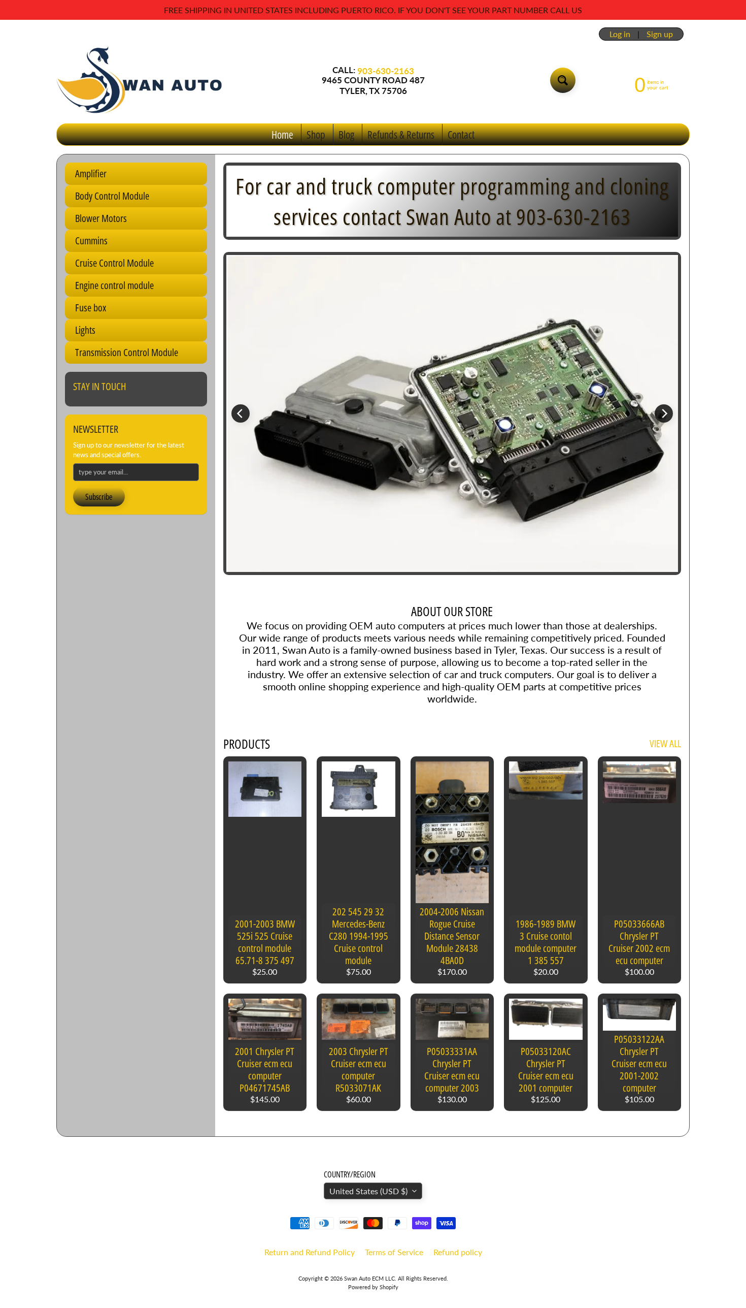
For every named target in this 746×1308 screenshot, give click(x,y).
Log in (619, 34)
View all (665, 743)
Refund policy (457, 1252)
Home (282, 134)
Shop (316, 134)
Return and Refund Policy (309, 1252)
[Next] (664, 413)
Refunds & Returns (400, 134)
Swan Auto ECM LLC (369, 1278)
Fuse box (90, 307)
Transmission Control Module (126, 352)
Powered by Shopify (373, 1287)
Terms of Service (394, 1252)
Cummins (91, 240)
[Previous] (240, 413)
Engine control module (114, 285)
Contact (461, 134)
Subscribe (99, 496)
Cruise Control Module (114, 263)
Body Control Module (112, 196)
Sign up (660, 34)
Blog (346, 134)
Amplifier (91, 173)
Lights (85, 330)
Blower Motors (101, 218)
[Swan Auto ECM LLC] (140, 80)
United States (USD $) (368, 1191)
